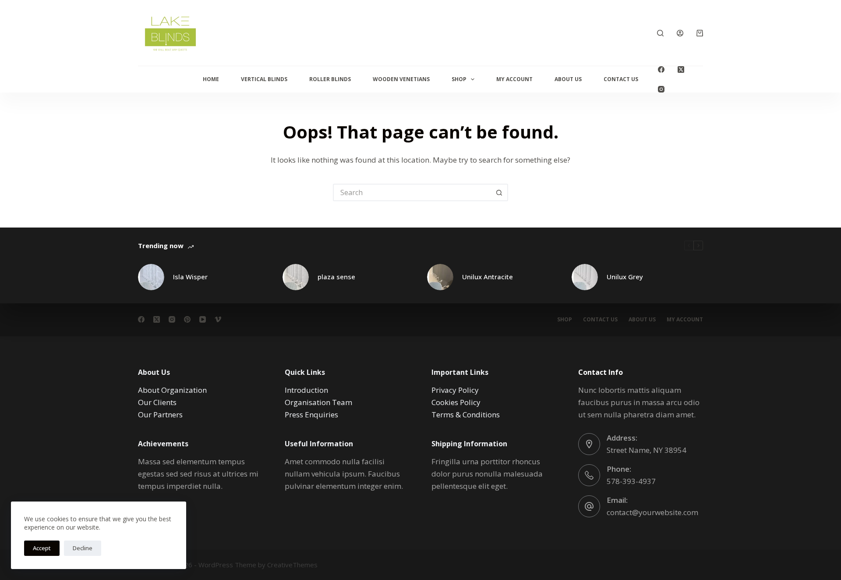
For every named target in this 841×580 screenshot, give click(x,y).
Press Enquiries (311, 414)
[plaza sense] (296, 277)
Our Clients (157, 402)
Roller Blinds (330, 79)
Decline (82, 548)
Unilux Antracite (487, 276)
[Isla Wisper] (151, 277)
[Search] (660, 33)
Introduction (306, 390)
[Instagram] (661, 89)
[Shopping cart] (699, 33)
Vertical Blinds (264, 79)
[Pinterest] (187, 319)
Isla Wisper (190, 276)
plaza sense (336, 276)
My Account (514, 79)
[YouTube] (202, 319)
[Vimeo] (218, 319)
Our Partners (160, 414)
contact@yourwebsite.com (652, 512)
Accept (42, 548)
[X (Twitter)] (681, 69)
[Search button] (499, 192)
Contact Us (621, 79)
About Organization (172, 390)
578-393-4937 (631, 481)
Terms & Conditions (465, 414)
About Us (568, 79)
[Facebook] (661, 69)
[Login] (680, 33)
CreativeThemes (292, 564)
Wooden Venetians (401, 79)
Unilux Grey (625, 276)
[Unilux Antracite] (440, 277)
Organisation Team (318, 402)
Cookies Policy (456, 402)
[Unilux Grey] (585, 277)
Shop (459, 79)
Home (211, 79)
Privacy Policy (455, 390)
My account (685, 319)
